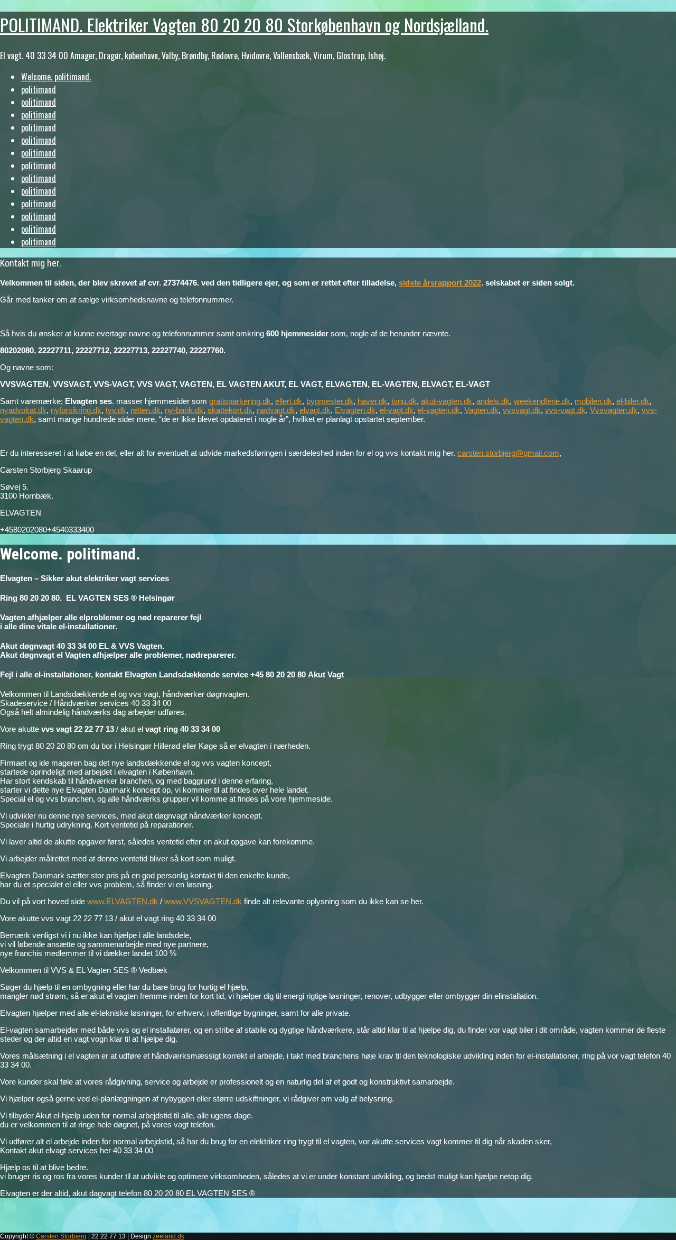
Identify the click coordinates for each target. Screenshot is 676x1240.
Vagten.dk (481, 410)
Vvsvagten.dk (613, 410)
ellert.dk (288, 401)
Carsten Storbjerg (61, 1236)
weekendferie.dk (542, 401)
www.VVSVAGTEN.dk (203, 901)
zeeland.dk (168, 1236)
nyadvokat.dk (23, 410)
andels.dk (493, 401)
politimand (38, 89)
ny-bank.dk (184, 410)
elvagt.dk (315, 410)
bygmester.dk (329, 401)
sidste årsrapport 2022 (440, 282)
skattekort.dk (230, 410)
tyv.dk (116, 410)
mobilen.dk (593, 401)
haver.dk (372, 401)
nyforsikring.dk (76, 410)
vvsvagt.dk (522, 410)
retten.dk (145, 410)
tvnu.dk (404, 401)
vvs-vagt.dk (565, 410)
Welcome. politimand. (56, 76)
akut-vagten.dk (446, 401)
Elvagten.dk (355, 410)
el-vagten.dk (439, 410)
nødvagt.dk (276, 410)
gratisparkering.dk (240, 401)
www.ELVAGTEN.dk (122, 901)
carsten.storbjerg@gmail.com (508, 452)
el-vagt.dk (397, 410)
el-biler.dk (632, 401)
